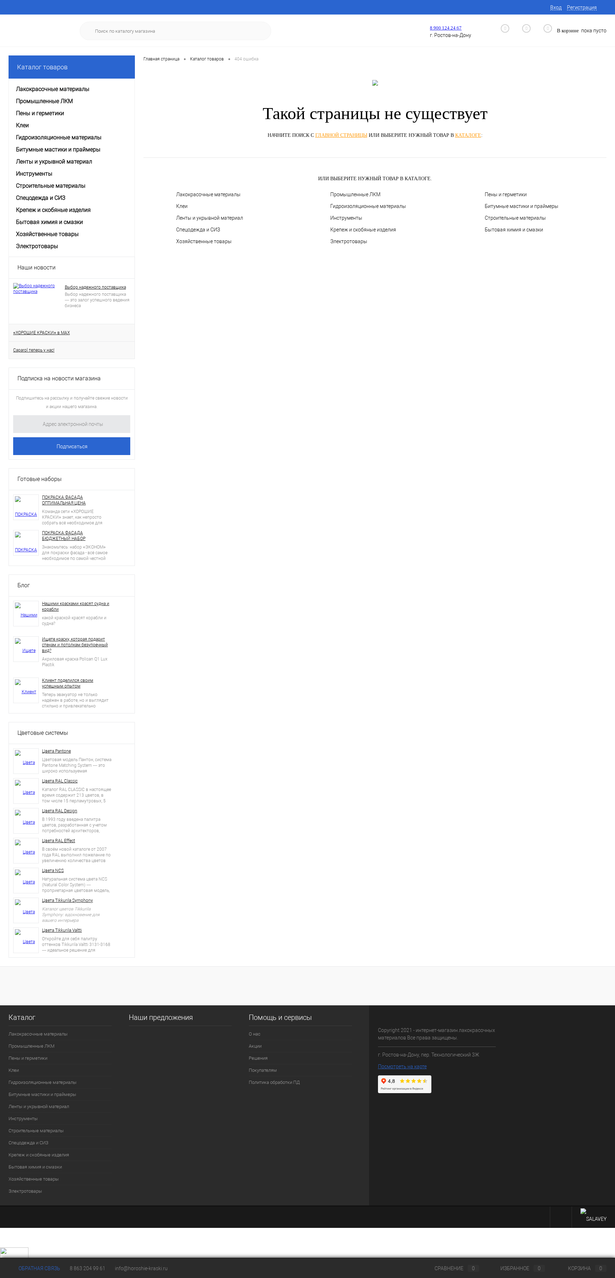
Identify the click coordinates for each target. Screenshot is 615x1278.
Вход (556, 7)
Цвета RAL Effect (58, 840)
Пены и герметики (506, 194)
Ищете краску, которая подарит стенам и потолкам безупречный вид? (75, 645)
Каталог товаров (42, 67)
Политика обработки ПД (274, 1082)
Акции (255, 1046)
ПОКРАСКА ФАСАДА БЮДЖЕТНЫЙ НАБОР (63, 535)
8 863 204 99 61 (87, 1268)
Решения (258, 1058)
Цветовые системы (42, 732)
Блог (23, 585)
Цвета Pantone (56, 751)
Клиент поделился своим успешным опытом (67, 683)
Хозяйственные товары (204, 241)
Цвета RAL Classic (60, 781)
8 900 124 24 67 (446, 28)
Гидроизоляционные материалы (368, 206)
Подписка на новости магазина (59, 378)
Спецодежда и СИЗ (198, 229)
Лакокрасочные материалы (208, 194)
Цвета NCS (53, 870)
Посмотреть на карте (402, 1066)
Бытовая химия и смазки (514, 229)
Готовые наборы (39, 479)
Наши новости (36, 267)
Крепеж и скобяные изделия (363, 229)
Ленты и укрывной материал (209, 218)
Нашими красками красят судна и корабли (75, 606)
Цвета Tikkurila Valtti (62, 930)
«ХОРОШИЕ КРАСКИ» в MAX (41, 332)
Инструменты (346, 218)
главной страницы (341, 135)
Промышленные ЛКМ (355, 194)
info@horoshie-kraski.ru (141, 1268)
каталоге (468, 135)
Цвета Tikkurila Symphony (67, 900)
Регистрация (582, 7)
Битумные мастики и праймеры (521, 206)
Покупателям (263, 1070)
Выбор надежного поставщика (95, 287)
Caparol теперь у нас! (33, 350)
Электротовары (348, 241)
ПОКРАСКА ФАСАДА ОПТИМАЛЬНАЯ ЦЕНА (64, 500)
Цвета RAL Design (59, 810)
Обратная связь (38, 1268)
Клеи (182, 206)
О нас (255, 1034)
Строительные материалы (515, 218)
